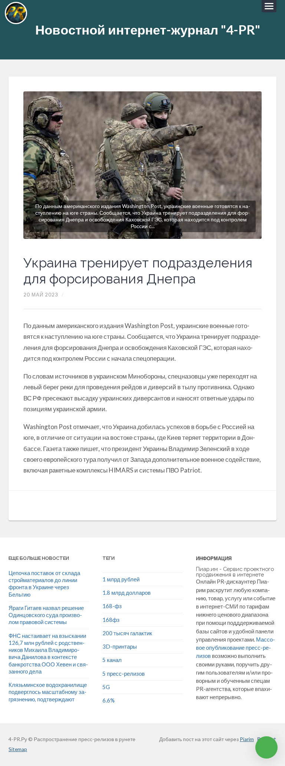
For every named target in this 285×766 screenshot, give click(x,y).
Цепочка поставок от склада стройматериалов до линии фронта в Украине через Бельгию (44, 583)
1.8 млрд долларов (126, 592)
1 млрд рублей (121, 579)
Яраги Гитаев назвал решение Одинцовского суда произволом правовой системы (46, 615)
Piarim (247, 739)
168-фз (112, 606)
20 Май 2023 (40, 295)
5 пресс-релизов (123, 673)
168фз (110, 619)
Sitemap (18, 749)
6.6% (108, 700)
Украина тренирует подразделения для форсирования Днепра (137, 270)
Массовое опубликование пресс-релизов (235, 647)
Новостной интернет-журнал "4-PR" (147, 30)
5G (106, 687)
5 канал (112, 659)
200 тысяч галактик (127, 633)
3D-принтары (119, 646)
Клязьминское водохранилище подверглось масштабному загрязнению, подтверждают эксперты (48, 695)
